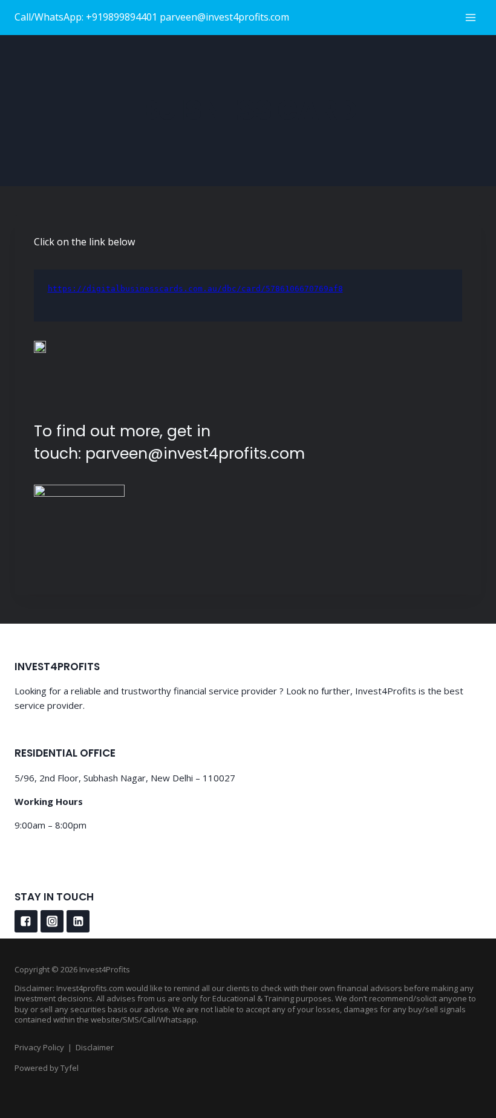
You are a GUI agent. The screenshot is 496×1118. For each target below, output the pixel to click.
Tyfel (69, 1067)
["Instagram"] (52, 921)
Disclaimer (95, 1047)
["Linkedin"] (78, 921)
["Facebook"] (26, 921)
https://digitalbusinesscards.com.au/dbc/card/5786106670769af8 (195, 288)
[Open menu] (470, 17)
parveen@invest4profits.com (195, 453)
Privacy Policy (39, 1047)
